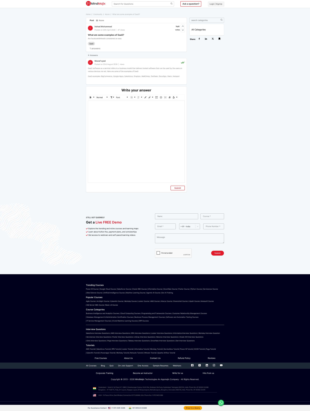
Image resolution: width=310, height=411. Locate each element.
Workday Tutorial (156, 349)
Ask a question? (190, 4)
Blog (103, 365)
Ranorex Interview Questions (167, 337)
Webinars (177, 365)
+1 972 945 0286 (118, 408)
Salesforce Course (124, 289)
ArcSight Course (103, 301)
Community (97, 14)
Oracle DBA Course (139, 289)
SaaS (91, 44)
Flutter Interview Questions (122, 337)
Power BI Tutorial (186, 349)
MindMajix (140, 379)
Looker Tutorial (127, 349)
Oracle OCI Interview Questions (191, 337)
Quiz (111, 365)
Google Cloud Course (108, 289)
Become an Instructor (143, 373)
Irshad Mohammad (103, 26)
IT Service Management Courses (99, 321)
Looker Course (143, 301)
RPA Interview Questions (140, 333)
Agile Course (91, 301)
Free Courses (101, 358)
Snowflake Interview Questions (162, 341)
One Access (143, 365)
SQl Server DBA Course (95, 305)
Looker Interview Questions (161, 333)
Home (88, 14)
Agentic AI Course (153, 293)
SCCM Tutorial (199, 349)
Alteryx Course (166, 301)
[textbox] (136, 104)
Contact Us (155, 358)
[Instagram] (214, 365)
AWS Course (155, 301)
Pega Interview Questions (117, 341)
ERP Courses (144, 321)
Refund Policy (184, 358)
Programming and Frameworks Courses (156, 313)
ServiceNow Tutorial (171, 349)
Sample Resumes (160, 365)
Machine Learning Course (135, 293)
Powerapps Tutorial (108, 353)
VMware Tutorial (150, 353)
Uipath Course (194, 301)
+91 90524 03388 (139, 408)
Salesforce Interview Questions (98, 333)
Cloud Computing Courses (130, 313)
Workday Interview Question (209, 333)
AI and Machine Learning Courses (125, 321)
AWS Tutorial (90, 349)
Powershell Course (180, 301)
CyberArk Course (116, 301)
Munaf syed (100, 61)
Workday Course (130, 301)
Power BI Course (92, 289)
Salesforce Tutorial (104, 349)
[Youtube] (221, 365)
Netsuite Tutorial (136, 353)
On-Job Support (125, 365)
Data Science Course (94, 293)
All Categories (198, 29)
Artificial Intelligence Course (114, 293)
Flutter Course (184, 289)
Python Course (196, 289)
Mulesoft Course (207, 301)
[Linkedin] (206, 365)
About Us (128, 358)
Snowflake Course (170, 289)
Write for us (177, 373)
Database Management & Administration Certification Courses (110, 317)
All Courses (91, 365)
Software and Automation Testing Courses (182, 317)
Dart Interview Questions (185, 341)
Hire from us (208, 373)
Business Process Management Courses (150, 317)
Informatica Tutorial (142, 349)
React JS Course (111, 305)
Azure (107, 14)
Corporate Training (104, 373)
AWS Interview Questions (120, 333)
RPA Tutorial (116, 349)
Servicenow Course (210, 289)
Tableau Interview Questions (139, 341)
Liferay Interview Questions (144, 337)
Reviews (211, 358)
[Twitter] (199, 365)
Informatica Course (155, 289)
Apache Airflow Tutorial (166, 353)
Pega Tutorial (211, 349)
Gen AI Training (167, 293)
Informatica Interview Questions (185, 333)
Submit (177, 188)
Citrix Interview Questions (96, 341)
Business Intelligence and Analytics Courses (102, 313)
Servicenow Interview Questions (99, 337)
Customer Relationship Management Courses (190, 313)
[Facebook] (192, 365)
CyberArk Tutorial (93, 353)
